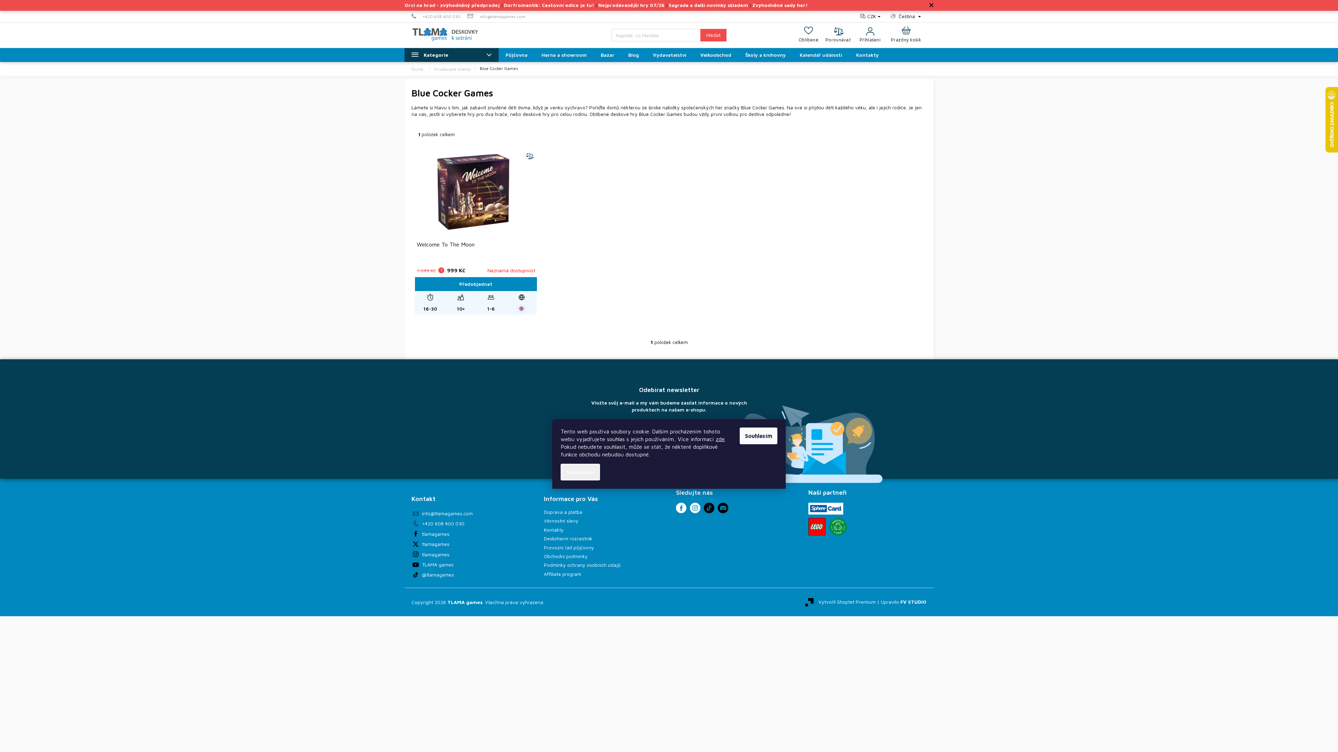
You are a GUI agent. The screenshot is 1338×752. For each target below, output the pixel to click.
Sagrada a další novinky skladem (708, 5)
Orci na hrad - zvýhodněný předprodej (452, 5)
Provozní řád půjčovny (569, 547)
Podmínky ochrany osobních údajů (582, 565)
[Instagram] (695, 508)
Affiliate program (562, 574)
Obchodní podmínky (566, 556)
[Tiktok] (709, 508)
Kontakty (554, 530)
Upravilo (903, 601)
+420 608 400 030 (443, 523)
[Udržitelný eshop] (838, 526)
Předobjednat (475, 284)
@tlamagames (438, 575)
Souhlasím (758, 436)
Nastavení (580, 472)
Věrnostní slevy (561, 521)
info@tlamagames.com (447, 513)
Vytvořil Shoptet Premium (847, 601)
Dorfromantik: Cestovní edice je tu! (549, 5)
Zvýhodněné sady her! (780, 5)
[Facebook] (681, 508)
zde (720, 439)
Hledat (713, 35)
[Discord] (723, 508)
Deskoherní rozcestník (568, 538)
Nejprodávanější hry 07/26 (631, 5)
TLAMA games (438, 564)
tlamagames (435, 534)
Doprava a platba (563, 512)
